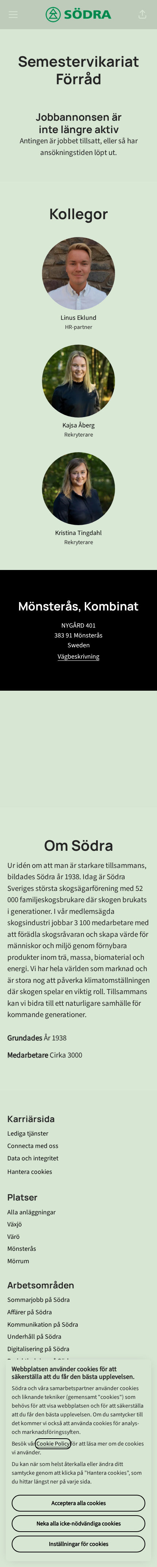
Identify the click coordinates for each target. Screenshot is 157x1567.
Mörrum (18, 1261)
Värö (13, 1236)
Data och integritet (32, 1158)
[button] (142, 14)
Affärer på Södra (29, 1312)
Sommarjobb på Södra (38, 1299)
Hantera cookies (29, 1171)
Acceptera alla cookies (78, 1503)
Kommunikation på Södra (42, 1324)
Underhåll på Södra (34, 1336)
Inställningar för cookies (78, 1544)
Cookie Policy (53, 1444)
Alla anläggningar (31, 1212)
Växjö (14, 1224)
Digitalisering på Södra (38, 1349)
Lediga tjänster (27, 1133)
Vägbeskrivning (78, 656)
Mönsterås (21, 1248)
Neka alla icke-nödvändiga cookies (79, 1524)
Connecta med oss (32, 1146)
